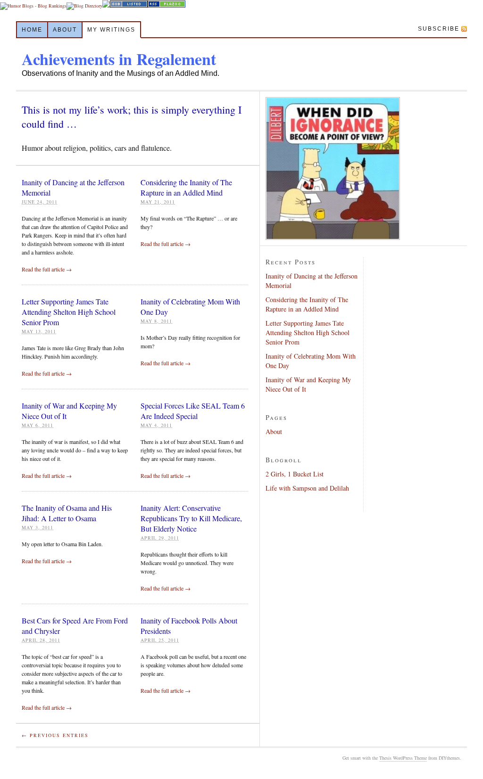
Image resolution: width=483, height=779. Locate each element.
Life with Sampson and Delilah (307, 488)
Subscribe (438, 28)
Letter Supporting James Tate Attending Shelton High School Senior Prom (69, 311)
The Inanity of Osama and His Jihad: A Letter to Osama (67, 513)
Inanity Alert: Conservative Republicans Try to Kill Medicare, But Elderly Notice (191, 518)
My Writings (111, 29)
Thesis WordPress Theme (403, 757)
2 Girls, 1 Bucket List (295, 473)
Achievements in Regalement (119, 59)
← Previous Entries (55, 735)
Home (32, 29)
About (65, 29)
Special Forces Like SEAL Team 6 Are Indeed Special (193, 411)
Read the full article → (47, 269)
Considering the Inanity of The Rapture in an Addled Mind (186, 187)
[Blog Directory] (84, 5)
